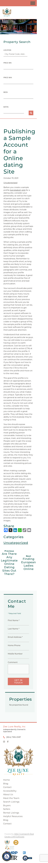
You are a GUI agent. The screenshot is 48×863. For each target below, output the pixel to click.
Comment (13, 662)
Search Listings (11, 802)
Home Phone (14, 645)
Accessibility (9, 791)
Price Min (7, 63)
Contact (7, 787)
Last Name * (13, 629)
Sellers (6, 809)
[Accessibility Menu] (7, 856)
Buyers (7, 805)
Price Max (7, 77)
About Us (8, 794)
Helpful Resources (13, 816)
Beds (5, 92)
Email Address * (15, 637)
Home (6, 780)
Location (7, 50)
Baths (6, 107)
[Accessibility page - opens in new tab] (27, 859)
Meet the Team (11, 798)
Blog (5, 783)
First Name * (13, 620)
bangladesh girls (17, 190)
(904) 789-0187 (13, 737)
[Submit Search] (31, 113)
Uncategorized (10, 183)
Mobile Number (15, 654)
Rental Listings (11, 813)
